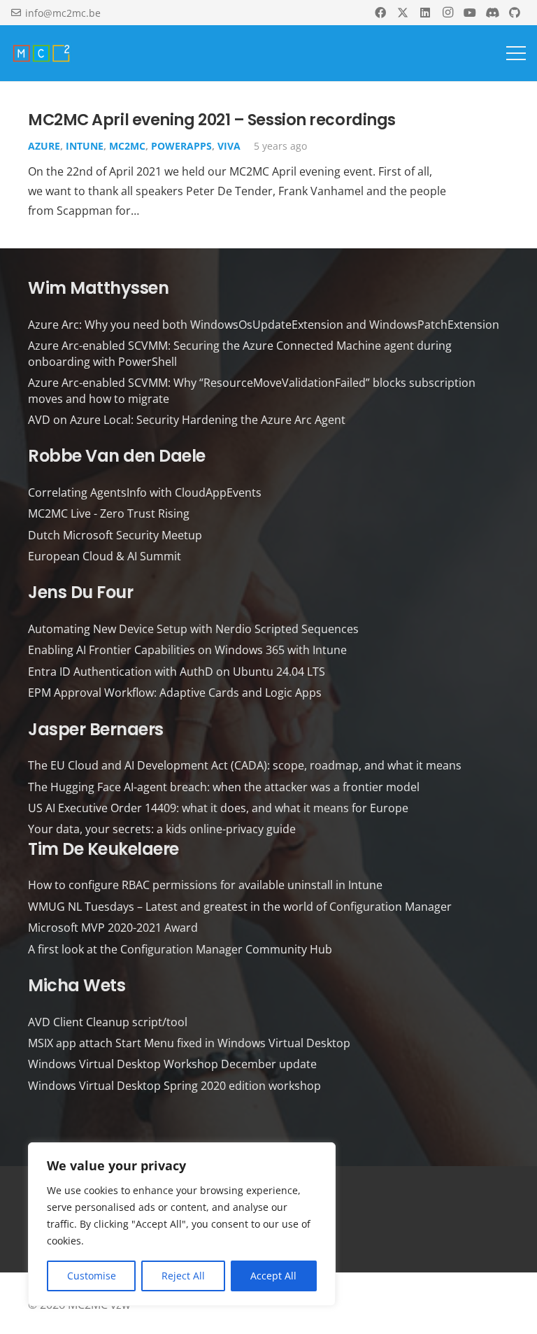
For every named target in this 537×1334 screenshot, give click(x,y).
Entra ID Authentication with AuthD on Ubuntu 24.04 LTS (176, 671)
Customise (91, 1275)
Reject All (183, 1275)
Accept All (273, 1275)
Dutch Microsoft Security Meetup (115, 535)
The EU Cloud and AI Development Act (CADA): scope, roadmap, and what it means (244, 765)
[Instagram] (447, 12)
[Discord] (492, 12)
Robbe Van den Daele (117, 455)
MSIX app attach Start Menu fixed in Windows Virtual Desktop (189, 1043)
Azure (44, 145)
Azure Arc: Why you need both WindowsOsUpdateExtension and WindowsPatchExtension (263, 324)
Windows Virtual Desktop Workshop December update (172, 1064)
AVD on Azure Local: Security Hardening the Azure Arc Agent (186, 419)
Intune (84, 145)
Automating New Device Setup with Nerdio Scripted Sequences (193, 629)
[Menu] (516, 53)
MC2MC (127, 145)
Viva (229, 145)
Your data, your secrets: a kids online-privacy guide (162, 829)
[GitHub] (514, 12)
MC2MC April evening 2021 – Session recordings (212, 119)
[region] (182, 1224)
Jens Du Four (80, 592)
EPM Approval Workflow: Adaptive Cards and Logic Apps (175, 692)
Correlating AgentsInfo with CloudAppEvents (145, 492)
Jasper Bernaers (96, 729)
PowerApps (181, 145)
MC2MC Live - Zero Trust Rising (108, 513)
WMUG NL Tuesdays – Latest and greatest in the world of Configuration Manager (240, 906)
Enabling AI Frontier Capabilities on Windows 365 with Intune (187, 650)
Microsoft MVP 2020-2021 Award (113, 927)
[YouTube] (470, 12)
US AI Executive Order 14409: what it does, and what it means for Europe (218, 808)
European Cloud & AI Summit (104, 556)
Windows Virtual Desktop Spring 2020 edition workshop (174, 1085)
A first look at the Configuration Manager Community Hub (180, 949)
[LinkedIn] (425, 12)
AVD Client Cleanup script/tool (107, 1022)
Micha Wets (76, 985)
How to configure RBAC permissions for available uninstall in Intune (205, 885)
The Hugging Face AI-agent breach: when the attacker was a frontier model (224, 787)
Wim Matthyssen (98, 287)
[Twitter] (403, 12)
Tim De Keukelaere (103, 848)
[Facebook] (380, 12)
